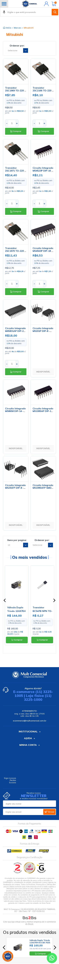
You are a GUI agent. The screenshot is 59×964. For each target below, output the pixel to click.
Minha (45, 3)
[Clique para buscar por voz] (4, 12)
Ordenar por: (17, 45)
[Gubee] (41, 872)
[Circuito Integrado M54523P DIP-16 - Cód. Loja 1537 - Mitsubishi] (43, 151)
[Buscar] (55, 12)
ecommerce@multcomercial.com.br (29, 720)
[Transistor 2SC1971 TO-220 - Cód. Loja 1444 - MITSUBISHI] (15, 151)
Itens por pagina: (17, 540)
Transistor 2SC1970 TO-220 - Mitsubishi (15, 251)
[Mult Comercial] (29, 4)
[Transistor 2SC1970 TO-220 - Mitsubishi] (15, 231)
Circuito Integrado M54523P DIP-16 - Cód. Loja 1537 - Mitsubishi (43, 172)
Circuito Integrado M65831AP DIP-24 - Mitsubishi (15, 331)
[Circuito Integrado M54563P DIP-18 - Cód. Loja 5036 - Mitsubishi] (43, 231)
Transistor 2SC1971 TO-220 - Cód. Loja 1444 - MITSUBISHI (15, 172)
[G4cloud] (30, 872)
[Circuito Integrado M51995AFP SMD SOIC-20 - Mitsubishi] (43, 468)
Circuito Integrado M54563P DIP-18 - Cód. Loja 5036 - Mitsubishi (43, 252)
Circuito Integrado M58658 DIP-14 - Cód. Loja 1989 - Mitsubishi (15, 412)
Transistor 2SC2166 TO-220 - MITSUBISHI (43, 90)
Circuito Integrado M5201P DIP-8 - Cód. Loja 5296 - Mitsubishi (43, 332)
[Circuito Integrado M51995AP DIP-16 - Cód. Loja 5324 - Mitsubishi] (43, 392)
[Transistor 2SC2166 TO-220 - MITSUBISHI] (43, 71)
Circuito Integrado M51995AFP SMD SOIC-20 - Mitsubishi (43, 489)
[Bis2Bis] (18, 872)
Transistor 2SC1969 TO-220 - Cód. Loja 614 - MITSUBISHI (15, 91)
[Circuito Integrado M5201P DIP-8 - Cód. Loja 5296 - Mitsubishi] (43, 312)
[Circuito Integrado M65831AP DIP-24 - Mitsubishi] (15, 312)
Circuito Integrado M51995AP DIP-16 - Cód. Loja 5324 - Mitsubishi (43, 412)
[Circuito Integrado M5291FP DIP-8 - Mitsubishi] (15, 468)
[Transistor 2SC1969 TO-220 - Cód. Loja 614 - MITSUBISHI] (15, 71)
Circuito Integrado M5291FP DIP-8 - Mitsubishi (15, 488)
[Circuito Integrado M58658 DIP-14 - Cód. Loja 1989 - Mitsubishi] (15, 392)
